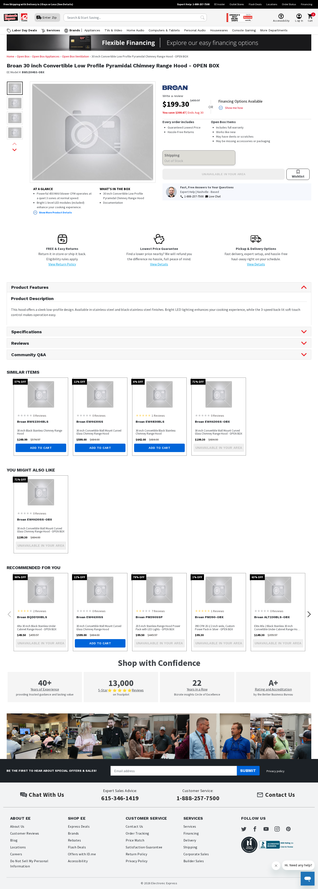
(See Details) (65, 4)
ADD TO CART (41, 447)
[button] (15, 88)
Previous (8, 613)
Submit (248, 770)
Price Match (135, 840)
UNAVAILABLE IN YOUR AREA (223, 174)
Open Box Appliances (45, 56)
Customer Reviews (24, 833)
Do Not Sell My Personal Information (29, 863)
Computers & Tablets (164, 30)
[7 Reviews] (143, 611)
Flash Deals (255, 4)
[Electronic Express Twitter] (246, 829)
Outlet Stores (237, 4)
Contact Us (134, 826)
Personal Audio (195, 30)
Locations (271, 4)
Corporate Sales (196, 854)
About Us (17, 826)
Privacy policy (275, 771)
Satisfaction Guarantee (144, 847)
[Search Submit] (202, 17)
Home (10, 56)
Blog (14, 840)
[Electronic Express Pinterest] (291, 829)
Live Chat (215, 196)
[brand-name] (175, 87)
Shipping (190, 847)
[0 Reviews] (24, 415)
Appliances (92, 30)
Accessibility (78, 861)
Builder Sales (193, 861)
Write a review (172, 95)
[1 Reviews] (143, 415)
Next (308, 613)
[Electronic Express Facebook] (257, 829)
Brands (74, 30)
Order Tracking (137, 833)
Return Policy (136, 854)
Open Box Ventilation (75, 56)
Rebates (74, 840)
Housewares (219, 30)
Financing (306, 4)
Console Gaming (244, 30)
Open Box (23, 56)
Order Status (289, 4)
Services (53, 30)
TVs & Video (113, 30)
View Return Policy (62, 264)
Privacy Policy (137, 861)
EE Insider (219, 4)
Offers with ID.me (82, 854)
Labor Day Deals (24, 30)
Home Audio (135, 30)
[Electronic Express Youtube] (268, 829)
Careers (16, 854)
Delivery (189, 840)
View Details (159, 264)
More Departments (273, 30)
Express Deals (79, 826)
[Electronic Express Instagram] (280, 829)
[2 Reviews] (24, 611)
